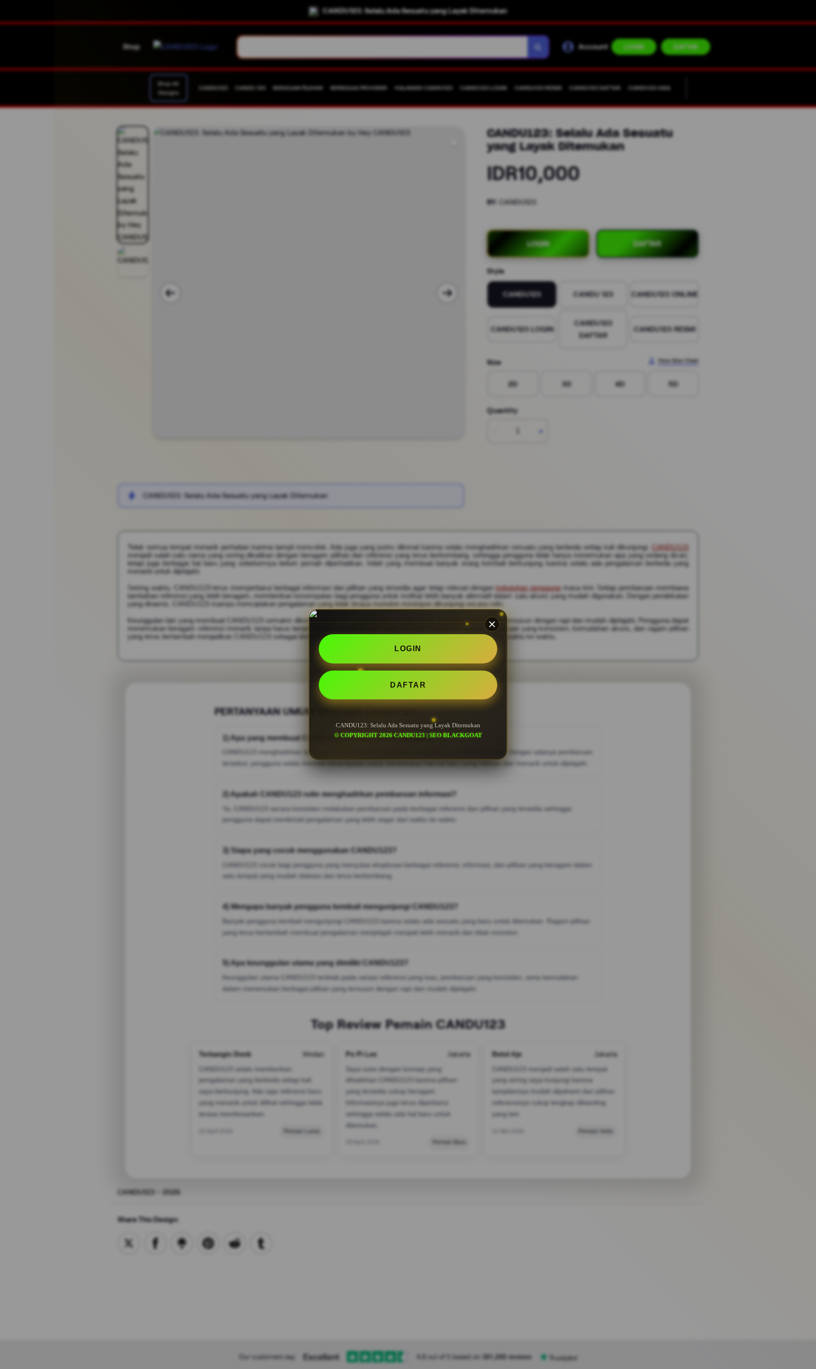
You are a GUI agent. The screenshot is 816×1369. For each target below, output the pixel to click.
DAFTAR (408, 685)
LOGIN (408, 649)
